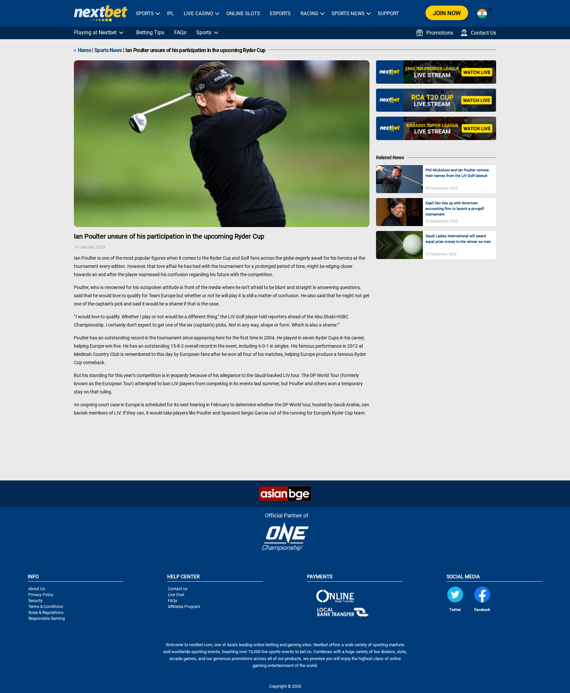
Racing (309, 13)
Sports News (348, 13)
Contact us (177, 589)
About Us (36, 589)
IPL (170, 13)
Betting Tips (150, 32)
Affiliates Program (184, 606)
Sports (145, 13)
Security (35, 600)
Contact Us (483, 33)
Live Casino (198, 13)
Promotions (439, 33)
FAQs (180, 32)
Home (82, 50)
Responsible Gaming (46, 618)
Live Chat (176, 594)
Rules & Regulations (45, 612)
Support (388, 13)
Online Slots (243, 13)
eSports (280, 13)
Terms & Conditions (45, 606)
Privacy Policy (40, 594)
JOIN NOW (447, 13)
